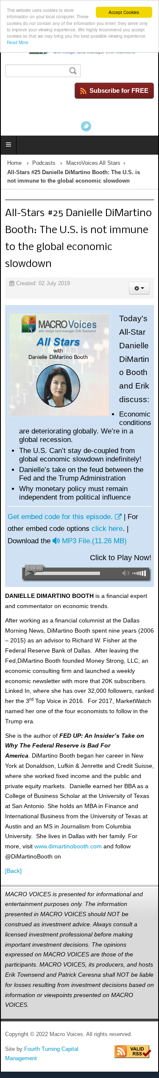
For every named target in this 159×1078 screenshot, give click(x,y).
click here (107, 529)
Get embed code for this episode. (60, 517)
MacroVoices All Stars (93, 163)
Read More (17, 42)
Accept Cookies (124, 12)
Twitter (86, 126)
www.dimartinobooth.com (68, 846)
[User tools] (139, 288)
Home (14, 163)
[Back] (13, 870)
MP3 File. (94, 541)
